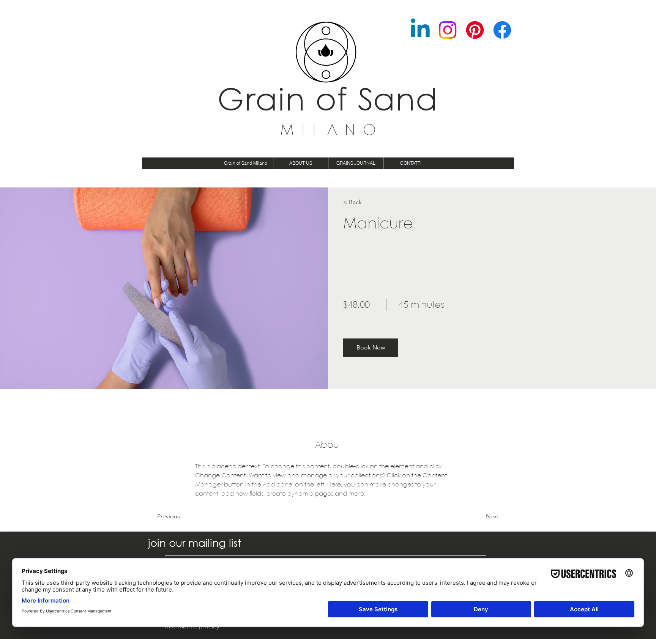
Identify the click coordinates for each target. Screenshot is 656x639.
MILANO (331, 131)
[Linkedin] (420, 30)
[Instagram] (447, 30)
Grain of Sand (328, 101)
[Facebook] (502, 30)
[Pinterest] (475, 30)
